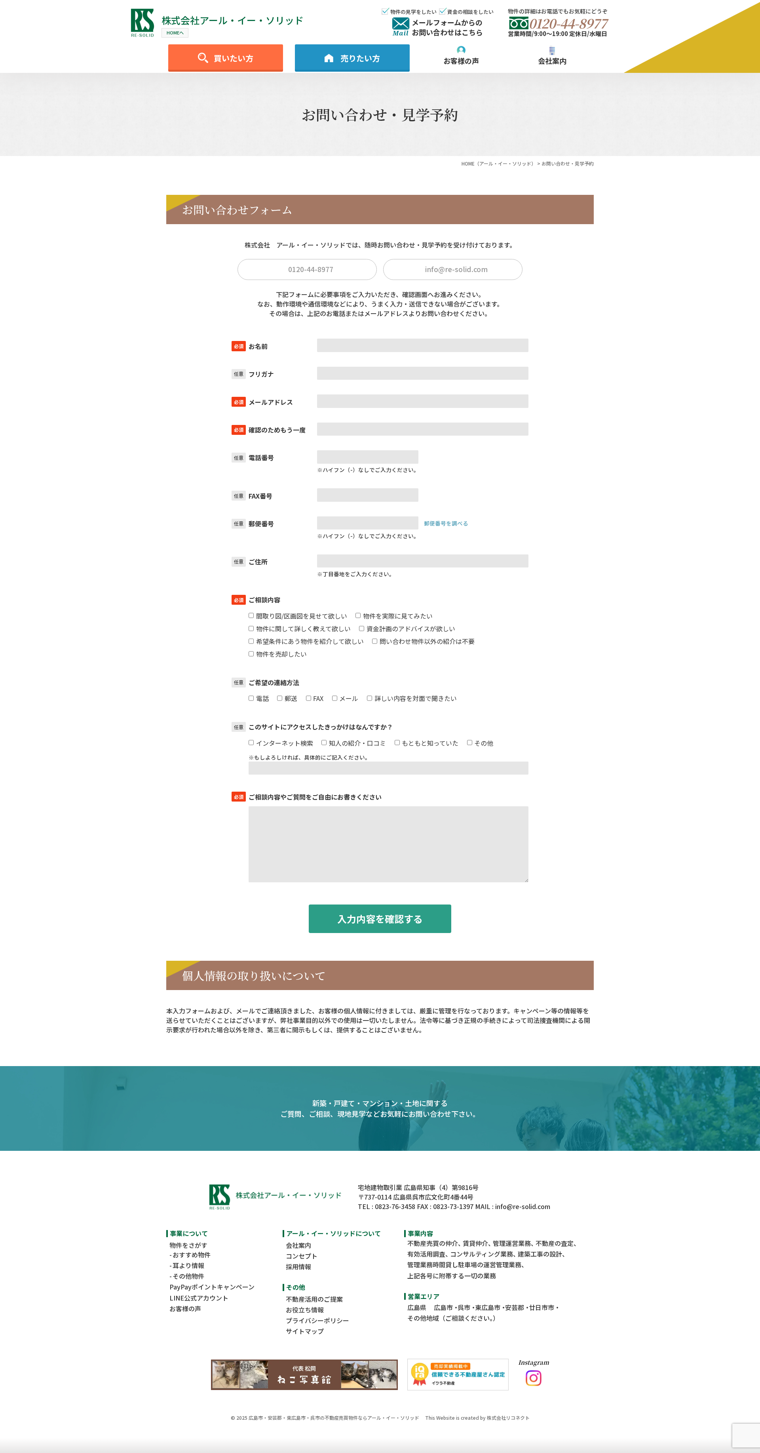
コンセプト (301, 1256)
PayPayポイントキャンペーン (212, 1286)
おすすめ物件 (192, 1254)
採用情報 (298, 1266)
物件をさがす (188, 1245)
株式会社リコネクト (508, 1417)
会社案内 (298, 1245)
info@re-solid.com (522, 1206)
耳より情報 (188, 1265)
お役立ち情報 (305, 1309)
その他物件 (188, 1276)
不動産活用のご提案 (314, 1299)
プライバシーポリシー (317, 1320)
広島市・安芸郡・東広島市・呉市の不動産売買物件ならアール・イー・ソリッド (334, 1417)
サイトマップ (305, 1331)
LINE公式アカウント (198, 1298)
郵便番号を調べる (446, 523)
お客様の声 (185, 1308)
